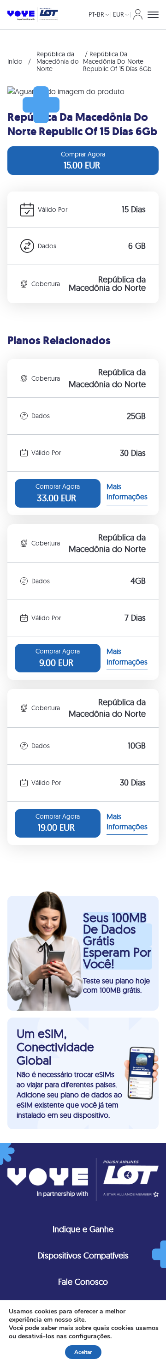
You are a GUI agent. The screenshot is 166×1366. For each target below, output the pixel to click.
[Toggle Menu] (153, 15)
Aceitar (83, 1352)
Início (15, 61)
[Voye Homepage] (32, 14)
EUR (118, 14)
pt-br (96, 14)
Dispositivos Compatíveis (83, 1255)
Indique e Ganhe (83, 1229)
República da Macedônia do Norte (57, 61)
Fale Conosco (83, 1281)
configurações (89, 1336)
